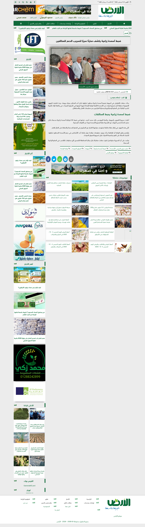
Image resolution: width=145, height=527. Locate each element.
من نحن (25, 502)
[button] (16, 9)
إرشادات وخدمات (65, 23)
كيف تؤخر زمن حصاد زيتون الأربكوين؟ (51, 27)
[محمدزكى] (29, 362)
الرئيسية (89, 499)
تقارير (94, 23)
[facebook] (34, 2)
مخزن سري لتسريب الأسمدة (119, 148)
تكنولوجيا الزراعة (80, 23)
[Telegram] (65, 159)
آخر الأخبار (28, 153)
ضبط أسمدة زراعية (100, 148)
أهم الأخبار (28, 263)
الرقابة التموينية (123, 152)
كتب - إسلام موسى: (117, 97)
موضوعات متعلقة (120, 177)
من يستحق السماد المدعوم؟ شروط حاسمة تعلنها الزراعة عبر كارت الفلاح (96, 27)
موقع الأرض (110, 152)
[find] (23, 2)
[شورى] (29, 213)
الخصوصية (46, 506)
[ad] (52, 9)
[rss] (27, 2)
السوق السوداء (77, 148)
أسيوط (87, 148)
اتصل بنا (57, 509)
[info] (19, 2)
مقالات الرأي (50, 23)
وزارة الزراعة (64, 148)
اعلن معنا (67, 506)
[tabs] (15, 2)
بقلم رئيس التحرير (35, 23)
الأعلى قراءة (29, 405)
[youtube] (30, 2)
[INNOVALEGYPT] (29, 241)
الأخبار (109, 23)
